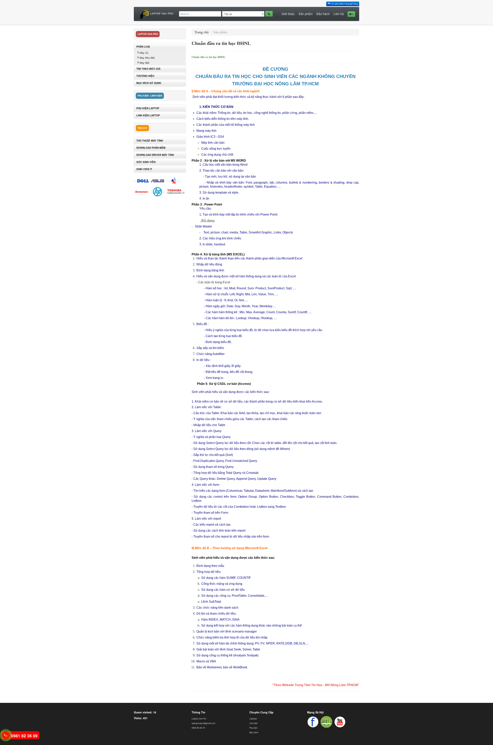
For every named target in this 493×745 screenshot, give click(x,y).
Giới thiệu (288, 14)
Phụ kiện (253, 727)
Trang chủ (202, 32)
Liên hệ (339, 14)
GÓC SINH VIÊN (145, 162)
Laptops (253, 718)
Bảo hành (323, 14)
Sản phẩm (305, 14)
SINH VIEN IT (144, 169)
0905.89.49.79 (198, 727)
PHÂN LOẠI (143, 46)
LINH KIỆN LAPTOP (148, 115)
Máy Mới (144, 63)
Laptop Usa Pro (199, 718)
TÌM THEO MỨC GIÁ (148, 68)
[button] (350, 13)
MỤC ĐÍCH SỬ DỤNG (148, 83)
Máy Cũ (144, 53)
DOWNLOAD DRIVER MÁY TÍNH (155, 155)
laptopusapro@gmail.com (203, 723)
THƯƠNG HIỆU (145, 76)
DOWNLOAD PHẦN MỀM (150, 147)
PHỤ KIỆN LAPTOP (147, 108)
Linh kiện (253, 723)
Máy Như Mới (147, 58)
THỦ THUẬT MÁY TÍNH (149, 140)
